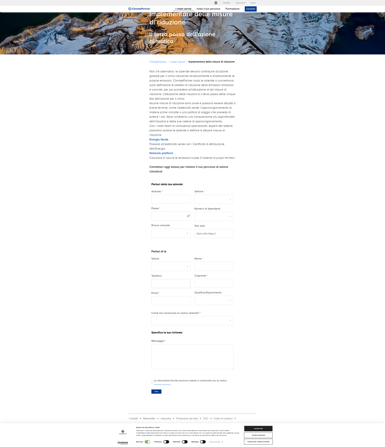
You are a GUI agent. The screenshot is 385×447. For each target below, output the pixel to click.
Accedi (253, 3)
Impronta (166, 418)
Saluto (155, 258)
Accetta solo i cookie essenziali (258, 441)
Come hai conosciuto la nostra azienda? (175, 313)
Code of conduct (223, 418)
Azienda (156, 191)
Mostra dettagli (214, 442)
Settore (199, 191)
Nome (198, 258)
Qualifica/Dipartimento (208, 292)
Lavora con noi (241, 3)
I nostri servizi (183, 9)
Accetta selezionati (258, 435)
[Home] (139, 9)
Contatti (250, 9)
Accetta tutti (258, 428)
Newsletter (226, 3)
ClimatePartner (157, 62)
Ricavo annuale (160, 225)
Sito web (200, 226)
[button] (216, 3)
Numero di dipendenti (207, 208)
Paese (155, 208)
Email (154, 293)
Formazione (232, 9)
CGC (205, 418)
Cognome (200, 275)
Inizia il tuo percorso (208, 9)
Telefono (156, 276)
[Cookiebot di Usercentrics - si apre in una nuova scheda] (123, 443)
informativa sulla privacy (162, 384)
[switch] (166, 441)
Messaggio (157, 341)
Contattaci (160, 50)
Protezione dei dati (187, 418)
